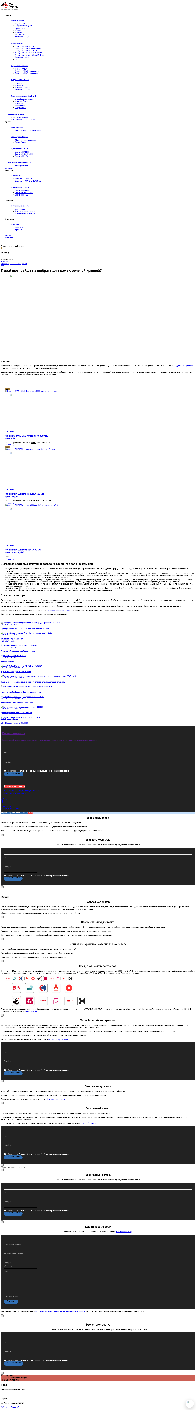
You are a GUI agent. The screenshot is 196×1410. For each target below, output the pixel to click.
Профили (19, 227)
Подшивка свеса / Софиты (20, 149)
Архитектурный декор (16, 114)
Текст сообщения (11, 1297)
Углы (17, 59)
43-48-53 (7, 800)
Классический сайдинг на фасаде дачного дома (21, 692)
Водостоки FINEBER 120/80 (26, 179)
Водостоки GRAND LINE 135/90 (28, 181)
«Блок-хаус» (20, 28)
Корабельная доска (12, 677)
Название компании (12, 1244)
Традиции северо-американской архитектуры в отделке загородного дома (33, 682)
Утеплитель (20, 209)
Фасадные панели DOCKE (26, 51)
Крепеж (18, 230)
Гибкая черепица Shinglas (19, 137)
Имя (5, 753)
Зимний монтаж (7, 661)
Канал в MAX (6, 806)
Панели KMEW (21, 69)
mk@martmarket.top (124, 1232)
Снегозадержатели (21, 166)
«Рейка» (18, 32)
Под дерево (20, 24)
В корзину (9, 431)
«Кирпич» (19, 85)
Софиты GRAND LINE (24, 154)
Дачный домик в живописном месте (16, 713)
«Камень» (19, 83)
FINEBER (3, 624)
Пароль (5, 1399)
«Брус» (18, 30)
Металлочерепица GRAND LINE (28, 130)
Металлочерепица (17, 127)
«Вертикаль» (20, 108)
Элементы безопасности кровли (19, 163)
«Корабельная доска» (24, 26)
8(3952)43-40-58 (33, 1011)
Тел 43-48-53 (22, 813)
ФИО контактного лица (13, 1253)
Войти (21, 1403)
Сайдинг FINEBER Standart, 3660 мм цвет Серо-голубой (23, 551)
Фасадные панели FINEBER (26, 46)
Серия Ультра (20, 142)
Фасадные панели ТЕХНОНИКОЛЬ (29, 53)
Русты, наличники (20, 117)
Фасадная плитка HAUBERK (20, 80)
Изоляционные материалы (20, 206)
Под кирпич (20, 34)
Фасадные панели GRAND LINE (28, 48)
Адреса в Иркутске (9, 813)
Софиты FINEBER (22, 152)
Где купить (9, 237)
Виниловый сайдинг (17, 20)
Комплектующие (22, 36)
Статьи (3, 265)
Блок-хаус (10, 624)
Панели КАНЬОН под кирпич (27, 73)
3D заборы (9, 168)
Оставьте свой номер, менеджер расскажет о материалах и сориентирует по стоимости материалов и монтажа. (49, 740)
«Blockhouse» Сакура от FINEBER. (15, 723)
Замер (30, 813)
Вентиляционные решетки (24, 120)
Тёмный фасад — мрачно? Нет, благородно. (12, 640)
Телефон (7, 762)
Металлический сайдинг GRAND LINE (23, 96)
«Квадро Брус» (21, 101)
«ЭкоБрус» (19, 103)
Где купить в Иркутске (15, 786)
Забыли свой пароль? (10, 1407)
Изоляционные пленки (25, 211)
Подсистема (15, 224)
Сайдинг (15, 624)
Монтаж (8, 235)
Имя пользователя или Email (13, 1390)
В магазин (5, 261)
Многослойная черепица (25, 140)
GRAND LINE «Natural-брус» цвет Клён (17, 702)
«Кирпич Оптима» (22, 87)
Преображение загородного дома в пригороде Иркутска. (25, 628)
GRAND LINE (4, 667)
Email (6, 1272)
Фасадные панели (17, 43)
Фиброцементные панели (19, 66)
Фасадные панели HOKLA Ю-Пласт (29, 55)
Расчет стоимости (13, 733)
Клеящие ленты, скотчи (25, 213)
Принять (5, 897)
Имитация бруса (14, 667)
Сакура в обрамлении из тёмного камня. (18, 651)
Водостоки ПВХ (16, 175)
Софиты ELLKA (21, 156)
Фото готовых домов (10, 808)
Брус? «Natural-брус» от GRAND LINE (16, 672)
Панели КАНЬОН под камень (27, 71)
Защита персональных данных (14, 264)
